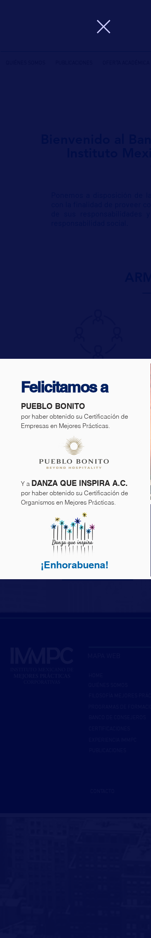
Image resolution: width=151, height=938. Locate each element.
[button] (103, 26)
